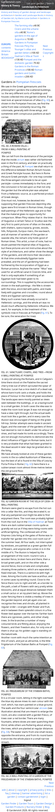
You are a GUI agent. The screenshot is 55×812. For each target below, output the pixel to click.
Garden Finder (8, 803)
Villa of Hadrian (36, 521)
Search (50, 3)
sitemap (15, 793)
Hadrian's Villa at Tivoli (27, 56)
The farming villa (23, 25)
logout (27, 800)
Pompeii (29, 166)
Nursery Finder (34, 806)
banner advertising (32, 793)
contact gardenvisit (27, 796)
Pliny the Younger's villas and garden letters (25, 49)
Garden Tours (26, 803)
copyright (22, 789)
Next (45, 45)
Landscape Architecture (35, 6)
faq (7, 793)
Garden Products (15, 806)
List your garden (35, 3)
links (49, 789)
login (43, 796)
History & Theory (10, 5)
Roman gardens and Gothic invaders (28, 73)
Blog (47, 806)
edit (4, 789)
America (5, 51)
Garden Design (44, 803)
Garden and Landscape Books (29, 15)
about (11, 789)
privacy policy (37, 789)
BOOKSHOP (7, 57)
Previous (47, 49)
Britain (4, 54)
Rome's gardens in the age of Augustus (26, 36)
